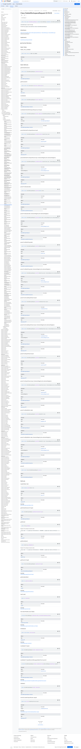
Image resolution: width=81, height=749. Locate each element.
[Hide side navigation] (11, 747)
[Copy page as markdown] (24, 15)
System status (33, 741)
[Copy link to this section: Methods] (26, 481)
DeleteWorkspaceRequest (25, 78)
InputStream (43, 141)
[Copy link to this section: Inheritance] (27, 30)
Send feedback (56, 13)
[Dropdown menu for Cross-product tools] (30, 1)
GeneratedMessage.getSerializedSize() (27, 591)
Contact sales (16, 741)
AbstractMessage (45, 32)
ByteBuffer (43, 421)
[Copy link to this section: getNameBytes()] (28, 541)
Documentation (25, 10)
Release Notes (33, 740)
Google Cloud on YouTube (68, 741)
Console (66, 1)
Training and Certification (51, 743)
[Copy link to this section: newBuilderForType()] (30, 646)
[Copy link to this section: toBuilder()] (26, 683)
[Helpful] (58, 10)
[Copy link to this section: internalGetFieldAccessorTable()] (35, 611)
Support (32, 738)
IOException (23, 154)
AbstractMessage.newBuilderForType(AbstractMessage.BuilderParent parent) (33, 680)
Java (13, 4)
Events (65, 738)
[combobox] (58, 1)
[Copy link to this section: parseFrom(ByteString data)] (33, 242)
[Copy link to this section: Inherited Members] (32, 43)
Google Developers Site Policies (33, 729)
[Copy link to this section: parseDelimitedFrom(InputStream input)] (39, 130)
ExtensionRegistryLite (45, 170)
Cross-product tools (25, 1)
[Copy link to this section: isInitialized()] (27, 628)
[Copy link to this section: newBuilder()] (27, 95)
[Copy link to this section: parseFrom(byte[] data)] (31, 186)
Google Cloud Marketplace (17, 740)
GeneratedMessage (52, 32)
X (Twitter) (65, 740)
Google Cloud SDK (7, 4)
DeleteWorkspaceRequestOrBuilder (26, 39)
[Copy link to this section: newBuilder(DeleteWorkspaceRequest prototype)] (43, 109)
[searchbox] (6, 9)
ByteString (43, 253)
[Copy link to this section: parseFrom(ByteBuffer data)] (34, 410)
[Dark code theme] (58, 20)
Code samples (49, 740)
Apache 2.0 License (21, 729)
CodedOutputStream (44, 708)
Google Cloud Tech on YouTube (68, 743)
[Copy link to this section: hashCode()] (26, 594)
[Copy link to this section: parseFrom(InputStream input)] (34, 353)
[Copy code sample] (59, 20)
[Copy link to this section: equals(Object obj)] (29, 484)
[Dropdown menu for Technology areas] (20, 1)
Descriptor (23, 92)
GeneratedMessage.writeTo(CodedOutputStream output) (29, 711)
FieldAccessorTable (24, 622)
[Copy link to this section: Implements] (27, 37)
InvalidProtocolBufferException (27, 210)
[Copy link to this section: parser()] (25, 466)
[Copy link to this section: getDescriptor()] (28, 81)
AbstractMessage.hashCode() (25, 608)
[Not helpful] (60, 10)
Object (21, 32)
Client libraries (19, 4)
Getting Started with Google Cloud (52, 738)
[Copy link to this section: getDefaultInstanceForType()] (34, 508)
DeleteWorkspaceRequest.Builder (27, 106)
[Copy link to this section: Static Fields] (28, 47)
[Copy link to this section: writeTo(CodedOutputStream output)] (38, 697)
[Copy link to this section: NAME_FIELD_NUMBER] (31, 49)
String (22, 538)
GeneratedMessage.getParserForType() (27, 574)
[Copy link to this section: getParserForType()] (30, 560)
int (21, 60)
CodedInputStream (44, 308)
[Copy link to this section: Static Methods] (29, 65)
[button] (6, 109)
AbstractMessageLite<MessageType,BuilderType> (32, 32)
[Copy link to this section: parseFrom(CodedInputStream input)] (37, 297)
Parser (22, 477)
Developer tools (31, 10)
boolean (22, 501)
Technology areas (16, 1)
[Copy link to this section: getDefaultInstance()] (30, 67)
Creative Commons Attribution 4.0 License (44, 728)
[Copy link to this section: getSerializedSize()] (29, 577)
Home (21, 10)
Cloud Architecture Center (51, 741)
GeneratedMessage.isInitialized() (25, 643)
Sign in (79, 1)
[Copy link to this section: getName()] (26, 522)
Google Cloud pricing (17, 738)
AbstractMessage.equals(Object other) (26, 505)
